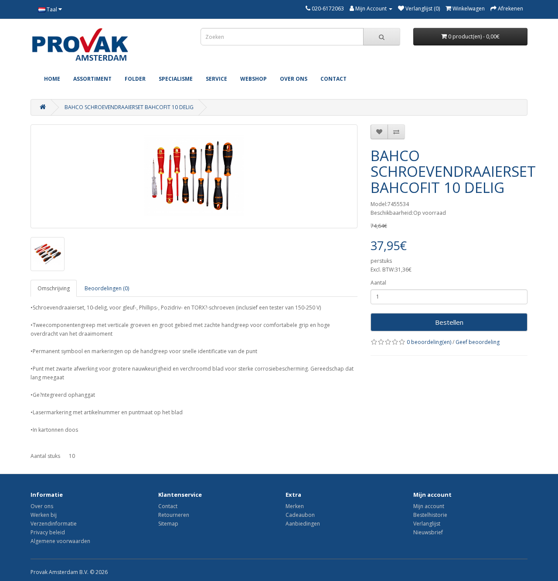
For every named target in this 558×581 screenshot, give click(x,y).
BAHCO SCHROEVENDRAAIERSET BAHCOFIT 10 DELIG (129, 107)
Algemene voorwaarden (60, 541)
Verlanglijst (426, 523)
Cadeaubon (300, 515)
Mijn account (428, 506)
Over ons (293, 79)
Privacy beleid (48, 532)
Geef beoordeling (478, 342)
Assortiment (92, 79)
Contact (333, 79)
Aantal (378, 282)
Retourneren (173, 515)
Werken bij (44, 515)
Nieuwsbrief (428, 532)
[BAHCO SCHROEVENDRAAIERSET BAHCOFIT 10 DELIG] (194, 176)
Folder (135, 79)
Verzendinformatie (54, 523)
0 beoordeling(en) (429, 342)
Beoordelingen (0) (107, 288)
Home (52, 79)
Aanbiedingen (303, 523)
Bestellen (449, 322)
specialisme (176, 79)
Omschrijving (53, 288)
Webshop (253, 79)
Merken (295, 506)
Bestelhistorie (430, 515)
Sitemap (168, 523)
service (216, 79)
